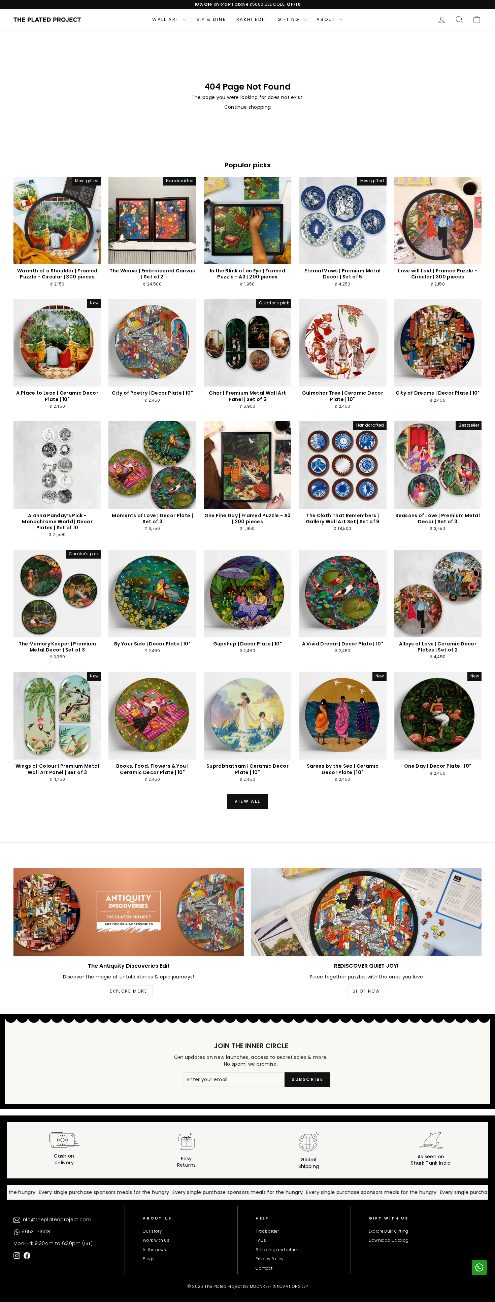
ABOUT (327, 19)
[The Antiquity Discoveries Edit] (128, 912)
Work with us (156, 1240)
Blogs (149, 1259)
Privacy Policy (269, 1259)
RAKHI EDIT (251, 19)
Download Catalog (389, 1240)
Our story (152, 1231)
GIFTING (289, 19)
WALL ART (166, 19)
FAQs (261, 1240)
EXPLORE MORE (128, 991)
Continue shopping (247, 107)
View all (247, 801)
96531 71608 (35, 1231)
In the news (154, 1250)
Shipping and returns (278, 1250)
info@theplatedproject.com (55, 1219)
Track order (267, 1231)
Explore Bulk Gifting (388, 1231)
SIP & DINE (211, 19)
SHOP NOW (366, 991)
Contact (264, 1268)
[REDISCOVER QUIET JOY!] (366, 912)
